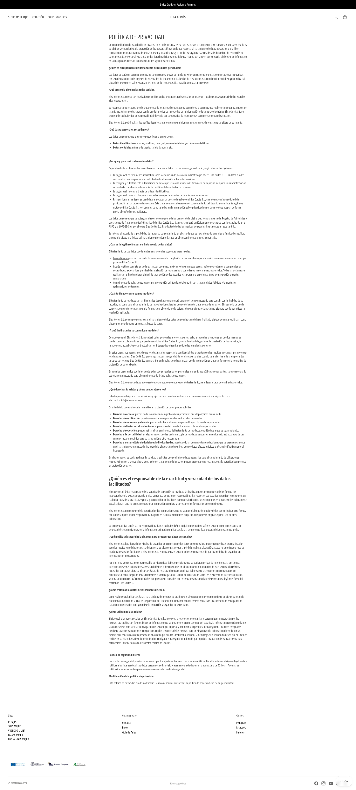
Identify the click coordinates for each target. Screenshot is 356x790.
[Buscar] (336, 17)
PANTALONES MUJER (18, 739)
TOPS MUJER (14, 726)
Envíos (125, 727)
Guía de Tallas (129, 732)
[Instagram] (323, 783)
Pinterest (240, 732)
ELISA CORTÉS (21, 783)
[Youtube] (330, 783)
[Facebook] (316, 783)
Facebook (241, 727)
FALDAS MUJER (15, 735)
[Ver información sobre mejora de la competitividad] (178, 763)
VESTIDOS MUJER (16, 730)
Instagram (241, 723)
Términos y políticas (178, 783)
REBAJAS (12, 722)
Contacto (126, 723)
